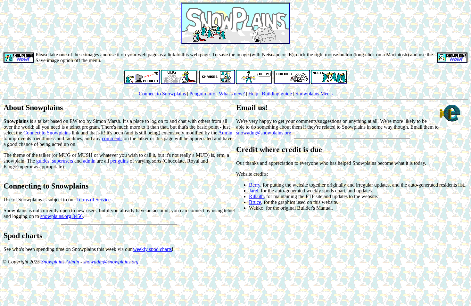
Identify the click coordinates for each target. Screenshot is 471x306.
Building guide (277, 93)
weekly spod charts (152, 249)
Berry (254, 185)
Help (253, 93)
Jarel (253, 190)
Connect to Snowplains (162, 93)
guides (42, 161)
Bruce (255, 202)
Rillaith (256, 196)
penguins (119, 161)
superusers (62, 161)
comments (112, 138)
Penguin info (202, 93)
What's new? (232, 93)
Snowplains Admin (60, 261)
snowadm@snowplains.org (263, 132)
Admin (225, 132)
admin (89, 161)
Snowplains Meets (314, 93)
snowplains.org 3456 (61, 216)
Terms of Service (93, 199)
